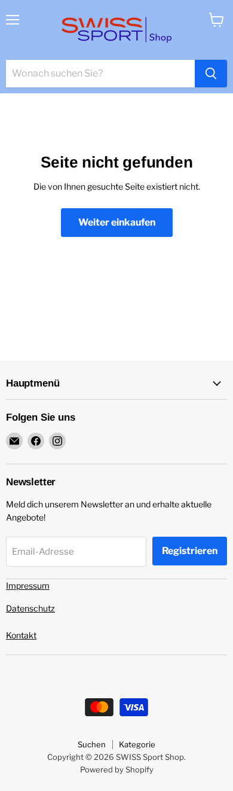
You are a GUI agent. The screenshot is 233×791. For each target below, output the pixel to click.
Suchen (92, 744)
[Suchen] (211, 73)
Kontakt (21, 635)
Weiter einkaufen (116, 222)
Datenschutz (30, 608)
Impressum (28, 585)
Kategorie (137, 744)
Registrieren (189, 550)
